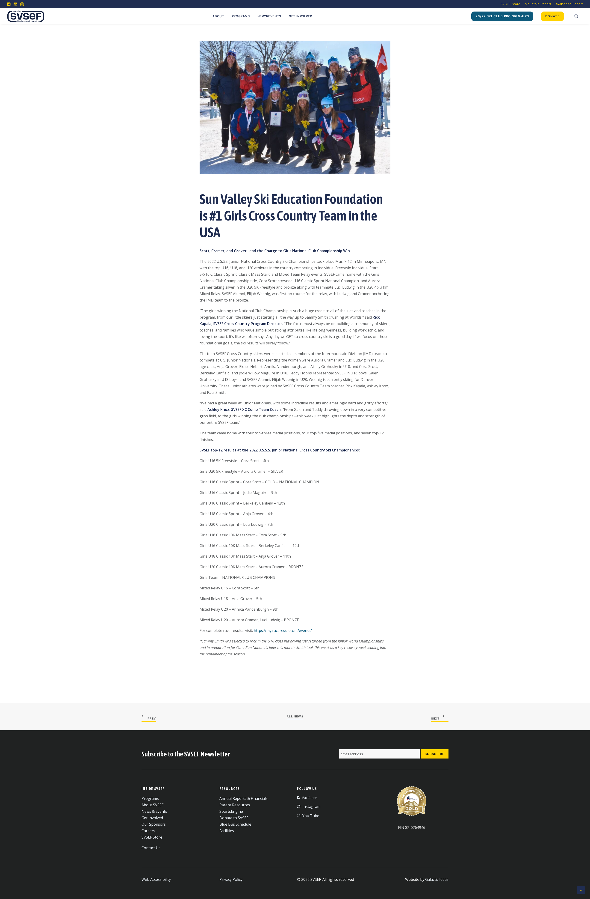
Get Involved (300, 16)
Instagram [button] (311, 806)
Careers (148, 830)
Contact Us (151, 847)
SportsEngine (231, 811)
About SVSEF (152, 804)
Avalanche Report (569, 4)
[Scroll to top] (581, 889)
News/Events (269, 16)
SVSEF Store (510, 4)
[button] (8, 4)
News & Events (154, 811)
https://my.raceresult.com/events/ (283, 630)
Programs (241, 16)
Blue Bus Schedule (235, 824)
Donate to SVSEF (233, 817)
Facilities (226, 830)
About (218, 16)
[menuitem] (510, 4)
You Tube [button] (310, 815)
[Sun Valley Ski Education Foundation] (25, 16)
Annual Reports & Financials (243, 798)
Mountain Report (538, 4)
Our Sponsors (154, 824)
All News (295, 716)
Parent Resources (234, 804)
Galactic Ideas (436, 879)
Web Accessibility (156, 879)
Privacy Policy (230, 879)
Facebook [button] (309, 797)
